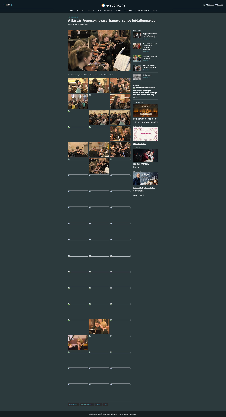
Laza (99, 11)
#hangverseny (73, 404)
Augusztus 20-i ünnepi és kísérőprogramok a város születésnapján (150, 35)
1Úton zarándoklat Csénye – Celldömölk (149, 66)
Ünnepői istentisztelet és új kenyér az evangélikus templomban (150, 46)
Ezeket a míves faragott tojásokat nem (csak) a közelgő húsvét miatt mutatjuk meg (145, 93)
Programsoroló (142, 11)
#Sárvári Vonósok (87, 404)
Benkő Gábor (84, 24)
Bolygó (118, 11)
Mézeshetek (139, 143)
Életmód (128, 11)
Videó (154, 11)
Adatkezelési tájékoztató (109, 414)
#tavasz (98, 404)
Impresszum (133, 414)
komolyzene (73, 17)
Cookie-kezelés (123, 414)
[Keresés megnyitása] (204, 5)
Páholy (91, 11)
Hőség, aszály (147, 75)
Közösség (108, 11)
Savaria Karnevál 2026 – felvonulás (150, 57)
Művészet (81, 11)
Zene (71, 11)
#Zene (105, 404)
